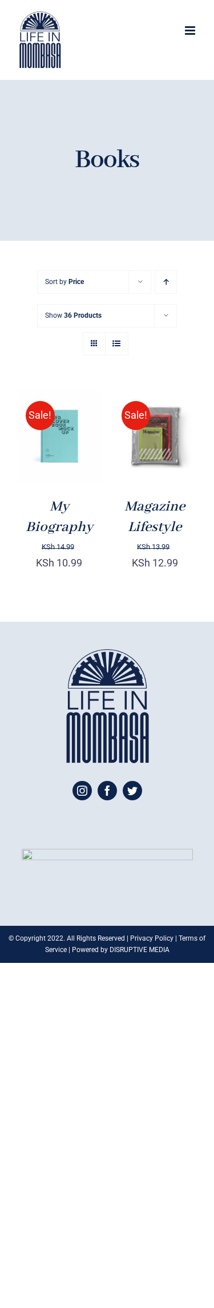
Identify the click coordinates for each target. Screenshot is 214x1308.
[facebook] (107, 790)
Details (42, 451)
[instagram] (82, 790)
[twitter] (132, 790)
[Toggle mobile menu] (191, 31)
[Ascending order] (166, 282)
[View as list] (117, 344)
